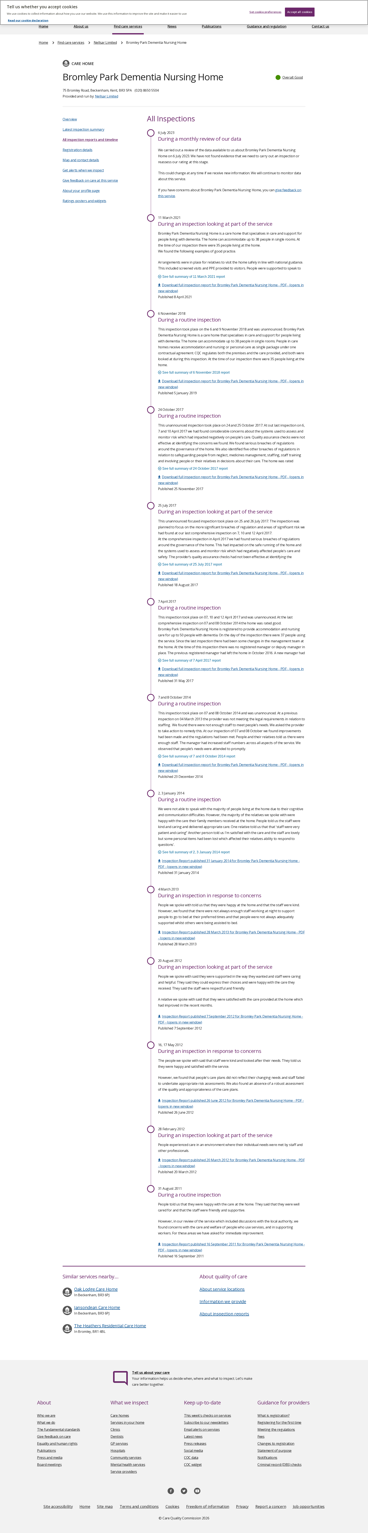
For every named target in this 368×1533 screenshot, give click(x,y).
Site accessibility (58, 1506)
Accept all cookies (299, 12)
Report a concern (270, 1506)
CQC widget (193, 1464)
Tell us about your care (151, 1372)
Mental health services (128, 1464)
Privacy (242, 1506)
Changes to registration (275, 1443)
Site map (105, 1506)
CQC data (191, 1457)
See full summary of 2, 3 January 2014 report (195, 852)
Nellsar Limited (105, 42)
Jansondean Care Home (97, 1307)
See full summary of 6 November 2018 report (195, 372)
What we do (46, 1422)
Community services (126, 1457)
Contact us (320, 26)
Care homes (120, 1415)
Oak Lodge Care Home (96, 1289)
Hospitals (118, 1450)
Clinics (115, 1429)
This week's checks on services (207, 1415)
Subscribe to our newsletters (206, 1422)
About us (81, 26)
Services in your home (127, 1422)
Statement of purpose (274, 1450)
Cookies (172, 1506)
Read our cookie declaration (28, 20)
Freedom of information (207, 1506)
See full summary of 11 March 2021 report (193, 276)
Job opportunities (309, 1506)
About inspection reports (224, 1314)
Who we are (46, 1415)
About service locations (222, 1289)
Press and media (49, 1457)
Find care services (128, 26)
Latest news (193, 1436)
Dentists (117, 1436)
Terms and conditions (139, 1506)
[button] (289, 77)
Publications (211, 26)
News (172, 26)
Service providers (124, 1471)
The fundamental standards (58, 1429)
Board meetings (49, 1464)
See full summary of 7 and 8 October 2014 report (198, 756)
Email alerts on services (202, 1429)
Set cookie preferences (265, 12)
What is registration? (273, 1415)
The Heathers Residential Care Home (110, 1326)
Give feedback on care (54, 1436)
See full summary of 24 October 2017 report (194, 468)
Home (43, 26)
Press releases (195, 1443)
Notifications (267, 1457)
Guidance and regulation (266, 26)
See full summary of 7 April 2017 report (191, 660)
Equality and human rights (57, 1443)
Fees (260, 1436)
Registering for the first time (279, 1422)
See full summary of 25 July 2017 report (191, 564)
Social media (193, 1450)
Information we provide (223, 1301)
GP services (119, 1443)
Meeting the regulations (276, 1429)
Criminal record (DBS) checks (279, 1464)
